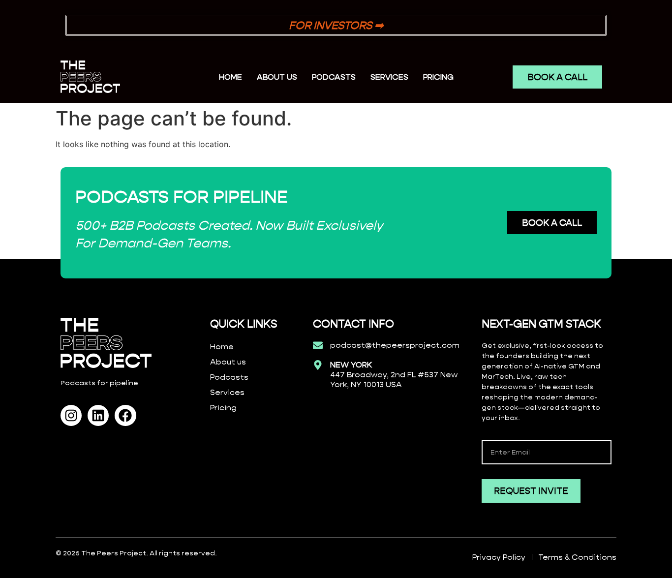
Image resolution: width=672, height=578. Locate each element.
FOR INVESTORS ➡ (336, 25)
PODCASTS (334, 77)
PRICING (438, 77)
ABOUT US (277, 77)
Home (230, 77)
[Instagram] (71, 415)
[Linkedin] (98, 415)
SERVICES (389, 77)
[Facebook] (125, 415)
